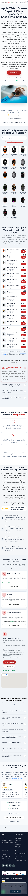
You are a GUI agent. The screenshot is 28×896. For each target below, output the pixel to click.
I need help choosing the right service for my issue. (12, 711)
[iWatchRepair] (5, 2)
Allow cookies (15, 891)
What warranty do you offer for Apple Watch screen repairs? (11, 743)
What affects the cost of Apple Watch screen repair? (11, 397)
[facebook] (3, 866)
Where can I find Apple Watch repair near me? (12, 749)
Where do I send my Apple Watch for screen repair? (11, 755)
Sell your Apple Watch (20, 2)
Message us (10, 666)
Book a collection (14, 625)
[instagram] (10, 866)
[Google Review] (3, 881)
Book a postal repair (14, 604)
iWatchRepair (12, 878)
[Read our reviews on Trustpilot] (8, 77)
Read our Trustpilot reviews (13, 817)
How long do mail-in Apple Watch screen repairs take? (12, 724)
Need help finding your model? (15, 142)
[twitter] (6, 866)
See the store (14, 586)
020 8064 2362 (10, 670)
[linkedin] (13, 866)
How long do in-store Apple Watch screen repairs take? (12, 730)
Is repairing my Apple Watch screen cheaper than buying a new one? (11, 385)
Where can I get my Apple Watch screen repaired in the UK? (12, 391)
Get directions (10, 662)
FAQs (24, 703)
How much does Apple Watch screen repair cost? (11, 367)
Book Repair (13, 72)
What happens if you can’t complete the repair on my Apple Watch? (12, 736)
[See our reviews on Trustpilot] (12, 2)
